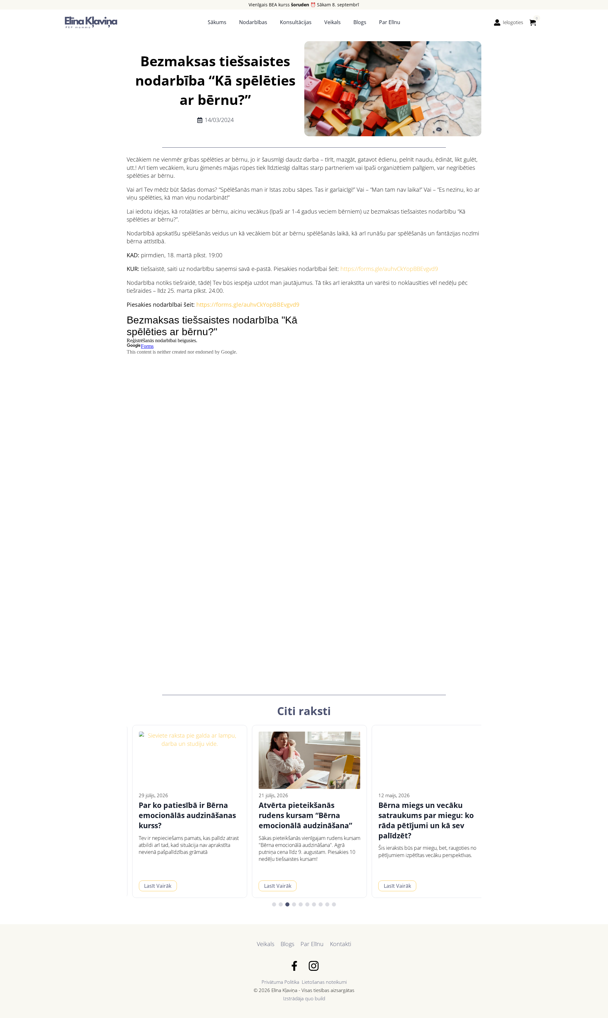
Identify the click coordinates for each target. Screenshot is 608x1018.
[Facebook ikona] (294, 966)
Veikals (332, 22)
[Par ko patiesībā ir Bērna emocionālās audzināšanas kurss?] (184, 760)
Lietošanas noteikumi (324, 982)
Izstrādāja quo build (304, 998)
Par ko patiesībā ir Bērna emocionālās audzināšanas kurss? (182, 815)
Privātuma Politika (280, 982)
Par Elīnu (389, 22)
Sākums (217, 22)
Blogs (359, 22)
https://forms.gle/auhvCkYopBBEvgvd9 (389, 268)
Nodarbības (253, 22)
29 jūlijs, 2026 (148, 795)
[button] (274, 904)
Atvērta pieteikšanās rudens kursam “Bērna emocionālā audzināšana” (299, 815)
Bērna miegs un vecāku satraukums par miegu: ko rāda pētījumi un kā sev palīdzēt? (420, 820)
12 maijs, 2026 (388, 795)
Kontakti (340, 944)
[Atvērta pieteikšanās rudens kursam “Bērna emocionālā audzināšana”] (304, 760)
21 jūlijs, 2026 (267, 795)
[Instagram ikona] (314, 966)
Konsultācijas (296, 22)
